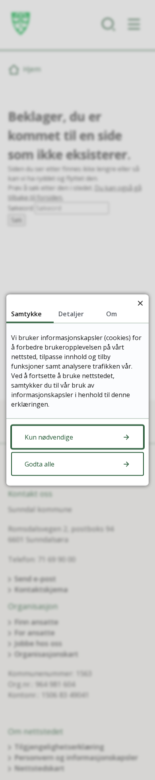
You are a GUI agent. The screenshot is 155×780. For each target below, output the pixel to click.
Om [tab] (111, 314)
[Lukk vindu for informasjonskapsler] (140, 303)
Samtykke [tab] (26, 314)
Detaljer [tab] (71, 314)
